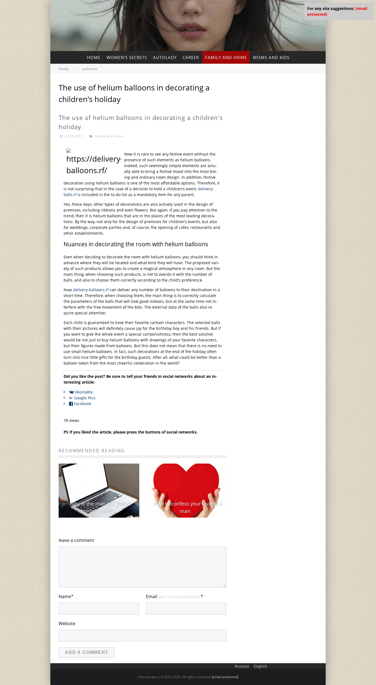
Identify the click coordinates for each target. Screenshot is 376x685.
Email (174, 596)
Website (67, 623)
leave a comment (76, 540)
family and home (226, 57)
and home (89, 68)
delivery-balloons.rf (91, 289)
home (93, 57)
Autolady (165, 57)
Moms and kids (271, 57)
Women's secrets (127, 57)
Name (66, 596)
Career (191, 57)
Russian (242, 666)
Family (64, 68)
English (260, 666)
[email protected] (225, 677)
